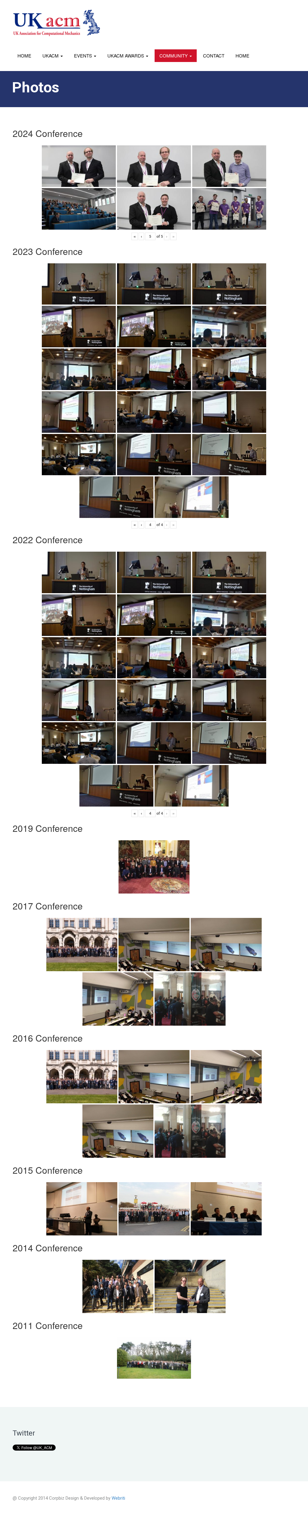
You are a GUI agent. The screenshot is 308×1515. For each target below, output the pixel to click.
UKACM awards (126, 55)
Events (83, 55)
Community (174, 55)
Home (24, 55)
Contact (213, 55)
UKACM (51, 55)
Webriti (118, 1498)
